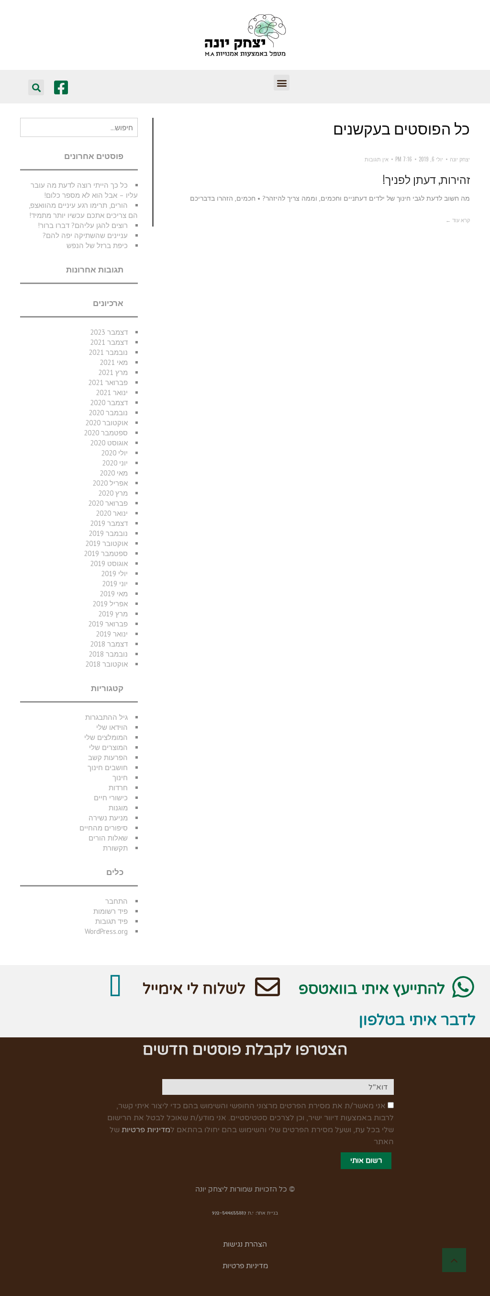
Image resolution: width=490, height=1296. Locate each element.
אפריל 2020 (110, 483)
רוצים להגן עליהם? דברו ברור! (83, 225)
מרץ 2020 (113, 493)
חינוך (120, 777)
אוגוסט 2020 (109, 442)
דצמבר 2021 (109, 342)
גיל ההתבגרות (106, 717)
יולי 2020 (114, 452)
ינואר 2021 (112, 392)
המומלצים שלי (106, 737)
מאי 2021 (114, 362)
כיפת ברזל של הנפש (97, 245)
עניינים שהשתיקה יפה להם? (85, 235)
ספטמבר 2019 (106, 553)
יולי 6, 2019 (431, 159)
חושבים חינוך (108, 767)
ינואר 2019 (112, 633)
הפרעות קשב (108, 757)
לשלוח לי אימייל (194, 989)
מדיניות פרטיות (146, 1130)
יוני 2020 (115, 462)
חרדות (118, 787)
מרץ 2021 (113, 372)
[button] (282, 83)
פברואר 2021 (108, 382)
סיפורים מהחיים (103, 827)
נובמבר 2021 (108, 352)
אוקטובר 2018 (106, 664)
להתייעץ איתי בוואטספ (372, 989)
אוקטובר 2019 (106, 543)
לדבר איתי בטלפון (417, 1020)
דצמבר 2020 (109, 402)
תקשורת (115, 848)
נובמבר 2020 (108, 412)
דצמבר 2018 (109, 643)
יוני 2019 (115, 583)
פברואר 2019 (108, 623)
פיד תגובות (111, 921)
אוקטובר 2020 (106, 422)
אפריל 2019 (110, 603)
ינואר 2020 (112, 513)
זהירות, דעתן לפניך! (426, 179)
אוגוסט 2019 (109, 563)
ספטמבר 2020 (106, 432)
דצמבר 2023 (109, 332)
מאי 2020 (114, 472)
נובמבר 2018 (108, 654)
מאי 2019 (114, 593)
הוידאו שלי (112, 727)
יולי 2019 (114, 573)
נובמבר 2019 (108, 533)
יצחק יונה (460, 159)
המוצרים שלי (108, 747)
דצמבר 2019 (109, 523)
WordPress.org (106, 931)
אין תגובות (377, 159)
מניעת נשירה (108, 817)
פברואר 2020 (108, 503)
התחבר (116, 901)
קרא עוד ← (457, 220)
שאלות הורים (108, 837)
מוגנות (118, 807)
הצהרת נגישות (245, 1244)
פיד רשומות (110, 911)
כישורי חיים (111, 797)
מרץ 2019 (113, 613)
